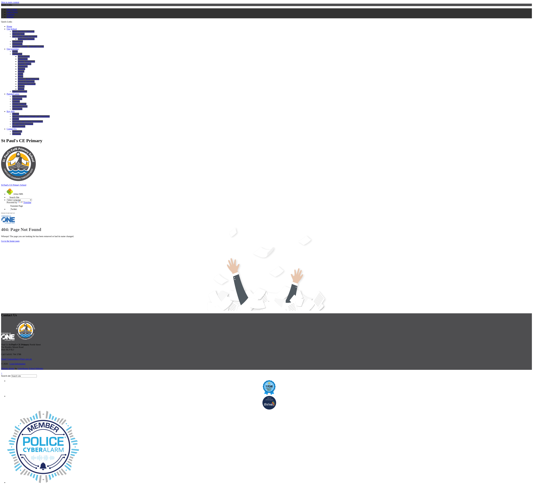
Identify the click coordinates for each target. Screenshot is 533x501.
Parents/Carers (13, 94)
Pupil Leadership (19, 91)
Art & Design (24, 56)
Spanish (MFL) (24, 64)
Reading (21, 69)
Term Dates (17, 109)
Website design (7, 368)
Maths (20, 74)
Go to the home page (10, 241)
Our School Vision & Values (24, 36)
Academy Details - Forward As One (28, 46)
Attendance (17, 99)
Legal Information (17, 364)
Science (21, 86)
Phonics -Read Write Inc (28, 79)
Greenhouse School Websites (30, 368)
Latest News (12, 12)
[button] (13, 21)
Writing (21, 89)
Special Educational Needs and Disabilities (31, 116)
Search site (6, 376)
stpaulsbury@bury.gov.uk (16, 359)
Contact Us (12, 129)
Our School (12, 29)
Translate (27, 202)
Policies (10, 17)
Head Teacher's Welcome (23, 31)
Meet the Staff (18, 34)
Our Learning (13, 49)
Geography (23, 66)
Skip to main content (10, 2)
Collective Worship (26, 39)
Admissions (17, 44)
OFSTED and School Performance (27, 121)
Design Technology (26, 61)
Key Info (11, 111)
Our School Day (19, 96)
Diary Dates (12, 9)
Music (20, 76)
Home (9, 26)
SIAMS (15, 119)
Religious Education (27, 84)
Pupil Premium (18, 126)
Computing (23, 59)
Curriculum (17, 54)
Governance (17, 41)
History (21, 71)
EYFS (15, 51)
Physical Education (26, 81)
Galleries (10, 14)
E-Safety (16, 101)
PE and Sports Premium (22, 124)
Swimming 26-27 (19, 106)
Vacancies (16, 134)
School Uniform (19, 104)
